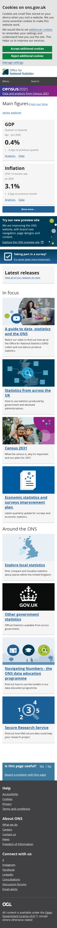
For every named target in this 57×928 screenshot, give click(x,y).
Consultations (11, 879)
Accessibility (10, 794)
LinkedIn (7, 874)
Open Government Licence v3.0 (27, 914)
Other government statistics (22, 617)
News (6, 839)
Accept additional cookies (27, 48)
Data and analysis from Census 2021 (25, 93)
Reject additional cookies (27, 56)
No (49, 766)
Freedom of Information (17, 844)
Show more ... (28, 209)
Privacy (7, 804)
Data (21, 156)
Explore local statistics (25, 565)
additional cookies (40, 29)
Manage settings (12, 62)
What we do (10, 824)
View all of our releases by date (22, 277)
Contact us (9, 834)
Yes (42, 766)
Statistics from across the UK (28, 393)
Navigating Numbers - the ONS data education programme (28, 673)
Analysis (10, 156)
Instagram (8, 865)
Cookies (7, 799)
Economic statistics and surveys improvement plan (26, 502)
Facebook (8, 870)
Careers (7, 829)
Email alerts (9, 889)
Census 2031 (16, 448)
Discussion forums (14, 884)
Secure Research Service (26, 727)
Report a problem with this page (25, 775)
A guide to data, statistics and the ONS (28, 331)
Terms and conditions (16, 809)
